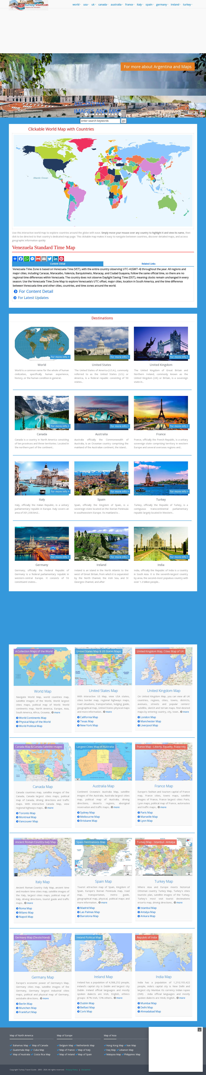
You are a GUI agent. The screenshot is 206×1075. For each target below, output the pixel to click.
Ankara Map (147, 916)
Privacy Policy (72, 1069)
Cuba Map (38, 1049)
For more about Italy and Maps (152, 105)
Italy (42, 499)
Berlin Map (25, 1003)
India (161, 565)
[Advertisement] (103, 30)
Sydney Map (87, 812)
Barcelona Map (89, 916)
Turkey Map (163, 881)
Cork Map (86, 1011)
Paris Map (146, 812)
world (76, 4)
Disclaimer (86, 1069)
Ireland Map (103, 976)
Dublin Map (87, 1003)
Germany (42, 565)
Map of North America (21, 1035)
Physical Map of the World (35, 722)
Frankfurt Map (28, 1012)
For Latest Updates (33, 297)
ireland (175, 4)
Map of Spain (85, 1054)
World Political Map (30, 726)
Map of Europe (64, 1035)
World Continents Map (32, 718)
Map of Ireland (67, 1054)
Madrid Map (87, 908)
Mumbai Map (148, 1003)
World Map (42, 691)
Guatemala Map (21, 1049)
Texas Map (87, 721)
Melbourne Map (90, 816)
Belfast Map (87, 1007)
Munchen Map (28, 1008)
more (57, 712)
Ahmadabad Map (150, 1011)
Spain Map (103, 881)
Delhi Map (146, 1007)
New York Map (89, 725)
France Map (164, 785)
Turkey (161, 499)
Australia (101, 434)
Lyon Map (146, 820)
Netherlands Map (85, 1045)
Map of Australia (21, 1054)
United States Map (103, 690)
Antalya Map (148, 912)
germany (161, 4)
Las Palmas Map (90, 912)
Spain (101, 499)
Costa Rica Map (42, 1054)
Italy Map (43, 881)
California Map (89, 717)
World (42, 365)
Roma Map (25, 908)
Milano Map (26, 912)
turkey (187, 4)
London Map (148, 717)
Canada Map (43, 786)
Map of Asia (110, 1035)
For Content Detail (35, 291)
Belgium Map (66, 1045)
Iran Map (131, 1045)
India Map (164, 976)
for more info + (60, 357)
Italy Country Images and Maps (146, 92)
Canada (42, 434)
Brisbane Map (88, 820)
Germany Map (43, 977)
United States (101, 365)
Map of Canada (40, 1045)
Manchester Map (150, 721)
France (161, 434)
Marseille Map (149, 816)
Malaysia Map (113, 1054)
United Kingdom (161, 365)
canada (102, 4)
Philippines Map (132, 1054)
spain (149, 4)
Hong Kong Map (114, 1045)
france (129, 4)
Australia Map (103, 785)
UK (92, 4)
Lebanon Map (126, 1049)
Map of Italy (84, 1049)
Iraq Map (111, 1049)
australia (116, 4)
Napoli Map (26, 916)
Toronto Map (27, 813)
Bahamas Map (20, 1045)
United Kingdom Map (163, 690)
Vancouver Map (28, 821)
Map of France (67, 1049)
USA (85, 4)
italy (139, 4)
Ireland (101, 565)
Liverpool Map (149, 725)
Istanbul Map (148, 908)
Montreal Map (27, 817)
